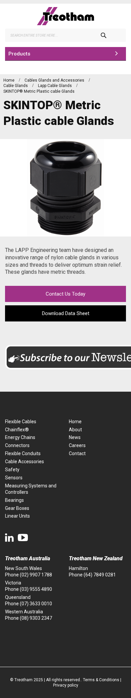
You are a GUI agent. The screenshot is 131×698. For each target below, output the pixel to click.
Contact (77, 453)
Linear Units (17, 516)
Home (9, 80)
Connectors (17, 445)
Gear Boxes (17, 508)
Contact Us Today (65, 294)
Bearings (14, 500)
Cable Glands (16, 85)
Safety (12, 469)
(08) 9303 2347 (36, 618)
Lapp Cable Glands (55, 85)
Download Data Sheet (65, 313)
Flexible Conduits (23, 453)
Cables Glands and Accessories (55, 80)
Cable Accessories (24, 461)
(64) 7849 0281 (100, 574)
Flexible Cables (20, 421)
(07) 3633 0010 (36, 603)
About (75, 429)
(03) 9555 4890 (36, 589)
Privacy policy (65, 685)
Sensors (14, 477)
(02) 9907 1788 (36, 574)
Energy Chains (20, 437)
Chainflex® (17, 429)
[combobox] (65, 35)
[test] (65, 16)
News (75, 437)
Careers (77, 445)
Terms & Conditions (101, 680)
